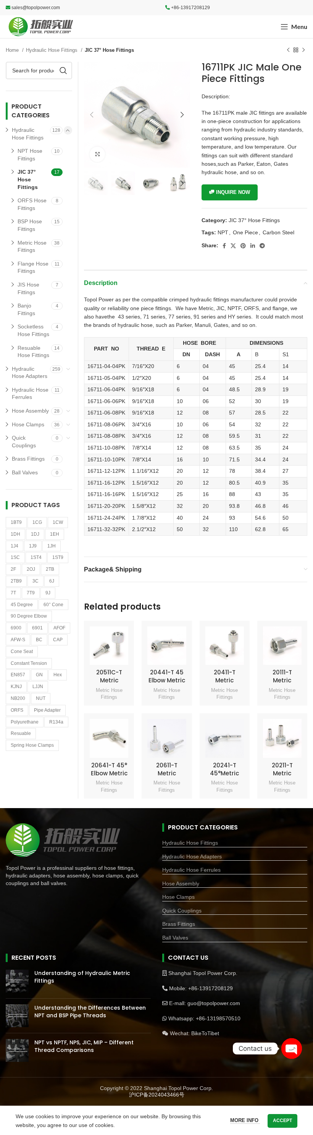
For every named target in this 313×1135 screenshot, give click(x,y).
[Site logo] (41, 26)
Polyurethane (25, 722)
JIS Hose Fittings (28, 288)
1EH (54, 534)
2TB (50, 569)
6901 (37, 628)
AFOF (59, 628)
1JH (51, 546)
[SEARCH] (63, 70)
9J (47, 593)
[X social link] (233, 246)
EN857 (18, 674)
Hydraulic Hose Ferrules (30, 393)
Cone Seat (22, 651)
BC (39, 639)
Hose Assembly (30, 411)
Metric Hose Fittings (109, 693)
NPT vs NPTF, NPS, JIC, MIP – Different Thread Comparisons (84, 1046)
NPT (223, 232)
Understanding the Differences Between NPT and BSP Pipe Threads (90, 1011)
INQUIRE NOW (233, 192)
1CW (58, 522)
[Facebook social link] (224, 246)
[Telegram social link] (262, 246)
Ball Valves (25, 472)
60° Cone (53, 604)
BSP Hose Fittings (30, 225)
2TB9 (16, 581)
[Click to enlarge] (97, 154)
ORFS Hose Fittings (32, 204)
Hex (57, 674)
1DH (15, 534)
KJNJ (16, 686)
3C (35, 581)
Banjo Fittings (26, 309)
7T (13, 593)
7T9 (31, 593)
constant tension (29, 663)
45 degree (22, 604)
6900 (16, 628)
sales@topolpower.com (35, 7)
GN (39, 674)
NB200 (18, 698)
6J (51, 581)
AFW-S (18, 639)
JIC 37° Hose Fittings (109, 50)
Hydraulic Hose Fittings (52, 50)
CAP (58, 639)
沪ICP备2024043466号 (156, 1095)
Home (13, 50)
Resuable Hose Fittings (33, 352)
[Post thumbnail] (17, 981)
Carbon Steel (278, 232)
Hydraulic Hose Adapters (29, 372)
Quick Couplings (24, 441)
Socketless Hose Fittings (33, 330)
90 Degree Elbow (29, 616)
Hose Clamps (28, 424)
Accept (282, 1120)
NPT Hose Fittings (30, 155)
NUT (40, 698)
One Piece (245, 232)
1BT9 (16, 522)
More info (245, 1120)
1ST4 (36, 557)
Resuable (21, 733)
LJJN (37, 686)
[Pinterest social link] (243, 246)
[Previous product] (288, 50)
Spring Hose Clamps (32, 745)
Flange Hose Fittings (33, 267)
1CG (37, 522)
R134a (56, 722)
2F (13, 569)
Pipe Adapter (47, 710)
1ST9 (57, 557)
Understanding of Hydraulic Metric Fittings (82, 977)
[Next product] (303, 50)
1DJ (35, 534)
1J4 (14, 546)
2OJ (31, 569)
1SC (15, 557)
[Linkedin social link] (252, 246)
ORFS (17, 710)
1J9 (33, 546)
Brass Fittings (28, 459)
